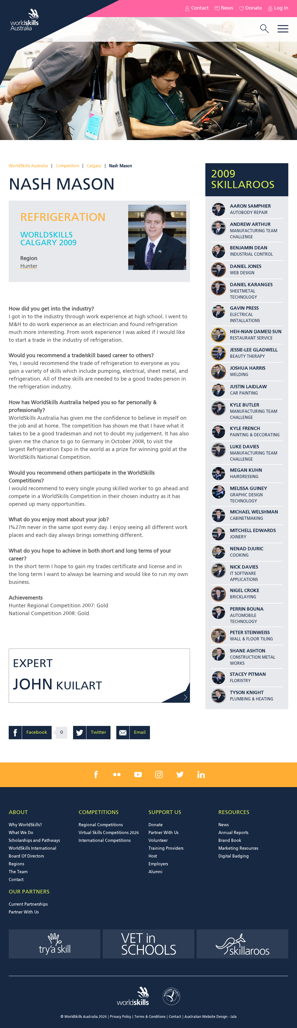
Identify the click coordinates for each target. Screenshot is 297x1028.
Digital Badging (233, 856)
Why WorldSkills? (25, 825)
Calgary (94, 166)
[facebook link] (96, 774)
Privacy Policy (120, 1017)
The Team (18, 872)
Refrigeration (63, 218)
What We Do (21, 833)
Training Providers (165, 849)
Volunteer (158, 841)
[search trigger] (264, 29)
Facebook (36, 732)
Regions (16, 864)
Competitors (67, 166)
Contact (200, 8)
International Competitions (105, 841)
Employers (158, 864)
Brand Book (229, 841)
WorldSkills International (32, 849)
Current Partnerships (28, 904)
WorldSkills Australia (28, 166)
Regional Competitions (101, 825)
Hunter (28, 266)
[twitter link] (180, 774)
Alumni (155, 872)
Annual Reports (233, 833)
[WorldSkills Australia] (25, 20)
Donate (253, 8)
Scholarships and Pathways (34, 841)
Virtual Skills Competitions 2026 (109, 833)
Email (140, 732)
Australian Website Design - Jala (210, 1017)
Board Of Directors (26, 856)
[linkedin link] (201, 774)
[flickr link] (117, 774)
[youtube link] (138, 774)
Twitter (98, 732)
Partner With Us (163, 833)
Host (152, 856)
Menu (283, 28)
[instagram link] (159, 774)
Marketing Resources (238, 849)
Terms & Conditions (150, 1017)
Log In (281, 8)
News (227, 8)
